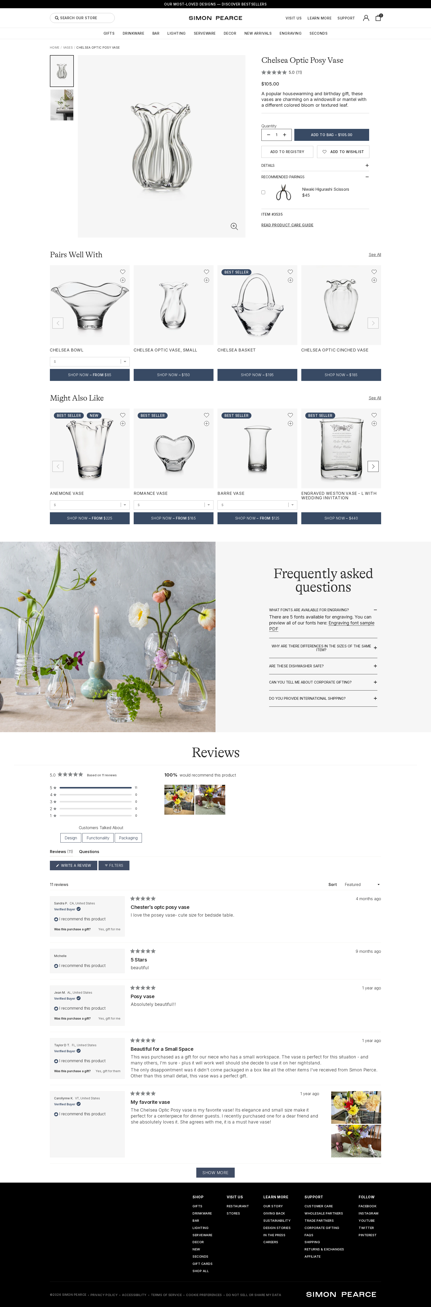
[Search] (57, 18)
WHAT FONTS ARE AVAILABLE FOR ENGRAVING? (309, 610)
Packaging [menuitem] (128, 837)
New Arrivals (258, 33)
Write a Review (78, 866)
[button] (234, 227)
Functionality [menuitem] (98, 837)
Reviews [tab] (61, 853)
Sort (333, 884)
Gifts (109, 33)
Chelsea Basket (236, 350)
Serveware (205, 33)
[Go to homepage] (215, 18)
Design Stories (277, 1228)
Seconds (318, 33)
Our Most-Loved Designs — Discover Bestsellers (215, 4)
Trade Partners (319, 1220)
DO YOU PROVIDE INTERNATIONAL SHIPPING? (307, 698)
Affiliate (313, 1256)
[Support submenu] (358, 18)
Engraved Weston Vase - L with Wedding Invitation (339, 495)
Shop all (201, 1271)
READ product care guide (287, 225)
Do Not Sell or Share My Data (253, 1295)
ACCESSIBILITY (134, 1295)
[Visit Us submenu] (304, 18)
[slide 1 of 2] (62, 71)
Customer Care (319, 1206)
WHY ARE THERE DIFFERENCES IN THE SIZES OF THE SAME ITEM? (321, 648)
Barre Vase (230, 493)
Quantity (269, 125)
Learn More (319, 18)
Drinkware (133, 33)
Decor (230, 33)
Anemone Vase (67, 493)
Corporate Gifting (322, 1228)
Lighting (176, 33)
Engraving (291, 33)
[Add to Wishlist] (122, 272)
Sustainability (277, 1220)
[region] (195, 800)
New (196, 1249)
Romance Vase (151, 493)
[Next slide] (373, 466)
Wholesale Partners (324, 1213)
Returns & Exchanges (324, 1249)
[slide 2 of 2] (62, 105)
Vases (68, 47)
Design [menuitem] (71, 837)
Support (346, 18)
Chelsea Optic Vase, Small (165, 350)
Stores (233, 1213)
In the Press (274, 1235)
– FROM (89, 375)
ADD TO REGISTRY (287, 152)
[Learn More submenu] (334, 18)
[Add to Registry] (123, 280)
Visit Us (294, 18)
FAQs (309, 1235)
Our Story (273, 1206)
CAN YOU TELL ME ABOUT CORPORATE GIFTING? (310, 682)
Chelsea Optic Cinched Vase (335, 350)
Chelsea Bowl (67, 350)
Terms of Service (166, 1295)
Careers (270, 1242)
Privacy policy (104, 1295)
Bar (156, 33)
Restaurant (238, 1206)
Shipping (312, 1242)
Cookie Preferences (204, 1295)
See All (375, 254)
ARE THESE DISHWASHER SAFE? (296, 666)
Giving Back (274, 1213)
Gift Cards (203, 1264)
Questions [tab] (89, 853)
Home (54, 47)
